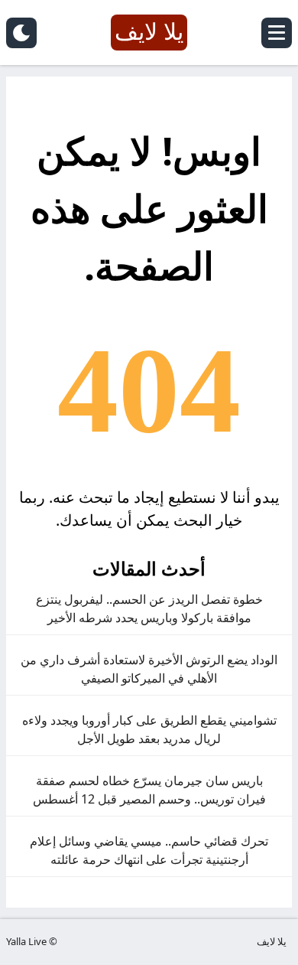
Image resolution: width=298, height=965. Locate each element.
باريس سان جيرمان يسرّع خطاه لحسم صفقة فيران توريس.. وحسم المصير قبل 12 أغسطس (149, 789)
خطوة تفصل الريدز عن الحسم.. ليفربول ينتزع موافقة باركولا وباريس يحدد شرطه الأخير (149, 608)
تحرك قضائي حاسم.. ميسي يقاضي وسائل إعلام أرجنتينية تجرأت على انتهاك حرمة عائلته (149, 850)
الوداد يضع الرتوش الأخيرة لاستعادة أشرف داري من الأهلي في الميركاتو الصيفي (149, 668)
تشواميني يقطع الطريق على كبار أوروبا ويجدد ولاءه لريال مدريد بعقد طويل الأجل (149, 729)
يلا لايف (272, 941)
